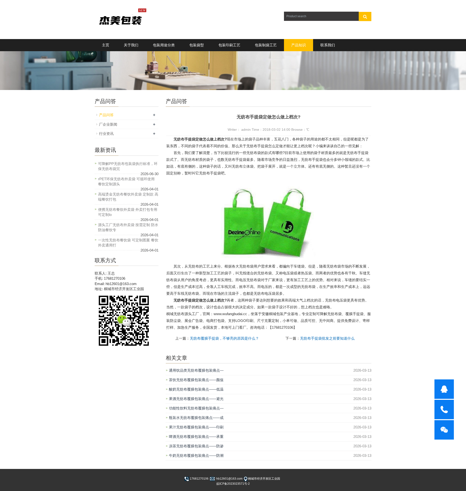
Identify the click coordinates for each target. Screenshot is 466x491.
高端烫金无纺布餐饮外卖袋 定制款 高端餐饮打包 (128, 196)
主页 (105, 45)
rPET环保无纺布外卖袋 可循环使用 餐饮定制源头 (126, 181)
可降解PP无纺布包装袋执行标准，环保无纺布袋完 (128, 166)
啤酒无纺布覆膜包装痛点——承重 (196, 436)
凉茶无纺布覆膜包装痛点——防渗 (196, 446)
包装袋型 (196, 45)
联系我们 (327, 45)
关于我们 (131, 45)
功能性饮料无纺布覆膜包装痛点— (196, 408)
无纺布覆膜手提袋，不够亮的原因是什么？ (224, 338)
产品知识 (298, 45)
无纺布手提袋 (184, 139)
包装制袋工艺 (266, 45)
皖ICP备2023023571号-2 (233, 483)
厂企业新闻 (108, 124)
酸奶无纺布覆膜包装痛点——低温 (196, 389)
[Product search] (365, 16)
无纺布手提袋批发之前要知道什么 (327, 338)
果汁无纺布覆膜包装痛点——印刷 (196, 427)
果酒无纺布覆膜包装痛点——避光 (196, 399)
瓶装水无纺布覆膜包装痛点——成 (196, 418)
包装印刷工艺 (229, 45)
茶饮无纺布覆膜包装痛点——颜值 (196, 380)
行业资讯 (106, 133)
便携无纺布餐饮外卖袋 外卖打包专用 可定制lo (127, 212)
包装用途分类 (164, 45)
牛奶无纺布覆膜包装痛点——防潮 (196, 455)
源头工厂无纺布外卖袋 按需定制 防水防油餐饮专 (128, 227)
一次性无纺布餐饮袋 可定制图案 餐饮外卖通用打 (128, 242)
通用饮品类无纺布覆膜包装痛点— (196, 370)
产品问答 (106, 115)
